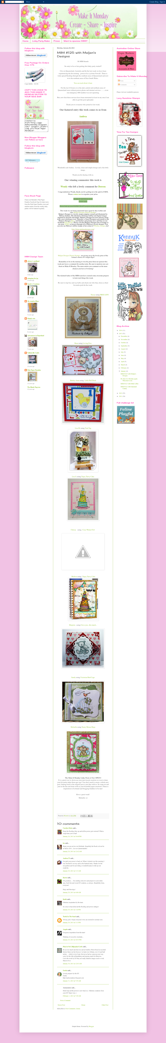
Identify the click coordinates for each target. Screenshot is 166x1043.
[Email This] (81, 816)
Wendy (64, 186)
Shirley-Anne (74, 380)
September (124, 346)
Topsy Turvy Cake (87, 476)
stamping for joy (32, 278)
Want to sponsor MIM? (75, 41)
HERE (67, 224)
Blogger (91, 1026)
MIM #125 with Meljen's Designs (128, 375)
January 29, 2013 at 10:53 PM (72, 940)
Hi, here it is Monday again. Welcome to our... (129, 380)
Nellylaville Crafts (33, 353)
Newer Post (61, 1005)
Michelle (74, 727)
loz (64, 843)
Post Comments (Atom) (72, 1008)
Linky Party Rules (41, 41)
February (124, 368)
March (123, 365)
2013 (121, 333)
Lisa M (77, 428)
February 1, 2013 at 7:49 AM (72, 996)
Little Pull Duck (90, 380)
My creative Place (33, 301)
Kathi (65, 899)
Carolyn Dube (67, 828)
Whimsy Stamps (99, 226)
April (123, 361)
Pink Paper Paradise (34, 370)
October (123, 342)
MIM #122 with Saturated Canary (129, 387)
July (122, 352)
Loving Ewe (87, 343)
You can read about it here (83, 83)
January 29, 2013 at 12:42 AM (72, 851)
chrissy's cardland (33, 261)
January (123, 371)
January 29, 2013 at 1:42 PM (72, 910)
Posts (121, 81)
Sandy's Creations (33, 284)
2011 (121, 396)
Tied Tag (88, 428)
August (123, 349)
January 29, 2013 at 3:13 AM (72, 871)
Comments (123, 85)
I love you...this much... (88, 625)
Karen (65, 877)
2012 (121, 393)
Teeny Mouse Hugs (88, 727)
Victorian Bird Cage (87, 677)
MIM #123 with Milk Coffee (129, 384)
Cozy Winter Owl (88, 530)
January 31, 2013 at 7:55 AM (72, 981)
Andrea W (66, 858)
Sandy (73, 677)
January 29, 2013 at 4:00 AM (72, 892)
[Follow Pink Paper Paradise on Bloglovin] (36, 57)
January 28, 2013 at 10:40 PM (72, 836)
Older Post (105, 1005)
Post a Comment (65, 1000)
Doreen (102, 186)
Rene (76, 343)
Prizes (57, 41)
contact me (77, 194)
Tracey (92, 294)
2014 (121, 330)
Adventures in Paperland (35, 335)
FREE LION (104, 294)
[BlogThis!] (84, 816)
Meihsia (74, 576)
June (122, 355)
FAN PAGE (68, 222)
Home (25, 41)
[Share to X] (86, 816)
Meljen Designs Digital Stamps (85, 212)
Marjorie (72, 625)
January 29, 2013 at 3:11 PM (72, 922)
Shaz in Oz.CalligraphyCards (72, 946)
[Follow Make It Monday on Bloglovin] (36, 154)
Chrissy (73, 530)
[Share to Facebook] (89, 816)
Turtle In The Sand (69, 916)
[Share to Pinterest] (91, 816)
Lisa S (74, 476)
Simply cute (31, 318)
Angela (65, 929)
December (124, 336)
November (124, 339)
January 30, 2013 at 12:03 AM (72, 963)
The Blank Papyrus (33, 387)
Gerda (65, 970)
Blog (73, 221)
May (122, 358)
